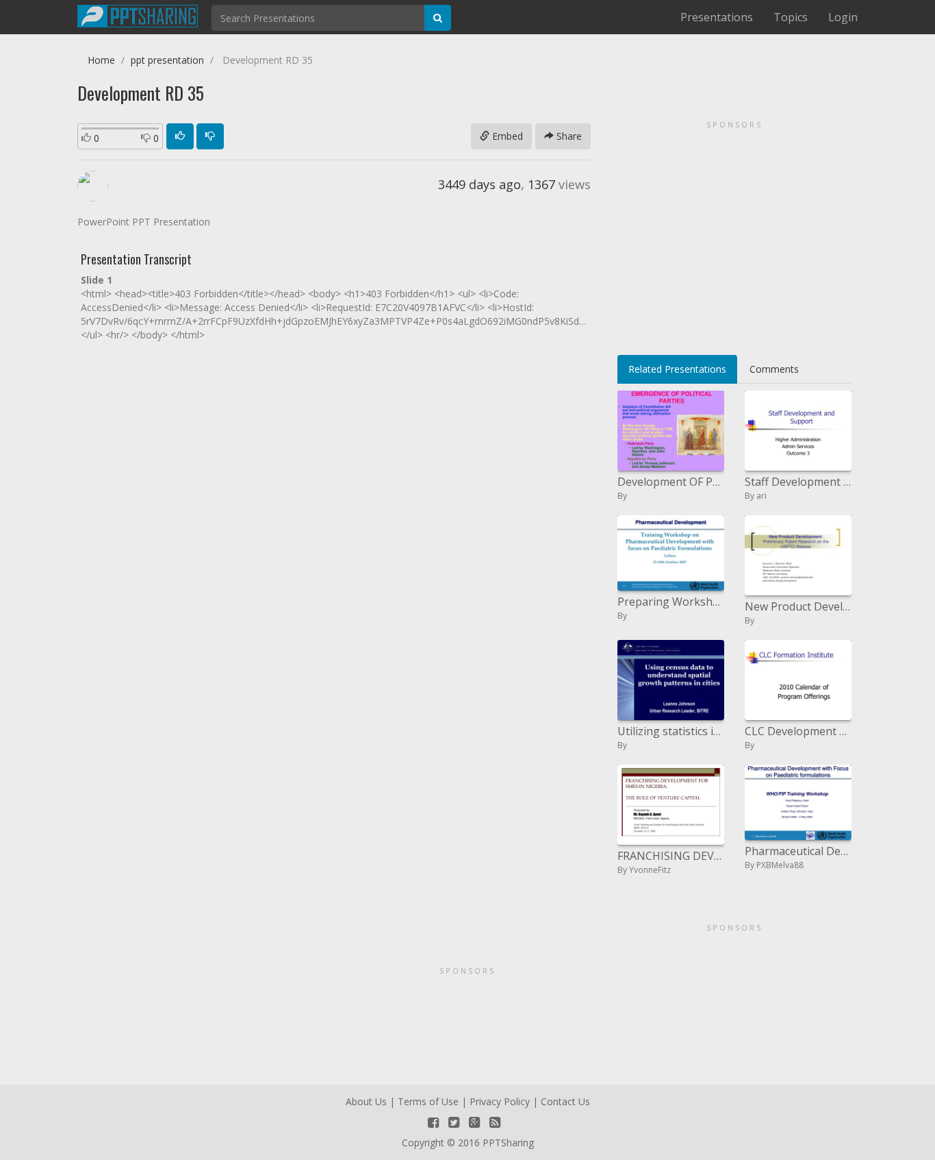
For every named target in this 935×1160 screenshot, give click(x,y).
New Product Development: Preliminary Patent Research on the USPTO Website (798, 606)
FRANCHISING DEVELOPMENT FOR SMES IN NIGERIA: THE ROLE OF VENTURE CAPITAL (670, 855)
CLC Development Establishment (798, 731)
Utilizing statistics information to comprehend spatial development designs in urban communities (670, 731)
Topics (790, 17)
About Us (366, 1101)
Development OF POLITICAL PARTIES (670, 481)
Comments (774, 368)
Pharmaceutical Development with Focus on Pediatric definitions (798, 851)
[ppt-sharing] (137, 14)
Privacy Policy (500, 1101)
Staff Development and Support (798, 481)
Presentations (716, 17)
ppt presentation (167, 59)
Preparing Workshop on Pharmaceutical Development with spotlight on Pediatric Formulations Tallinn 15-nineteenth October (670, 601)
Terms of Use (428, 1101)
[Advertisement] (734, 233)
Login (843, 17)
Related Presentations (677, 368)
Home (101, 59)
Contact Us (565, 1101)
